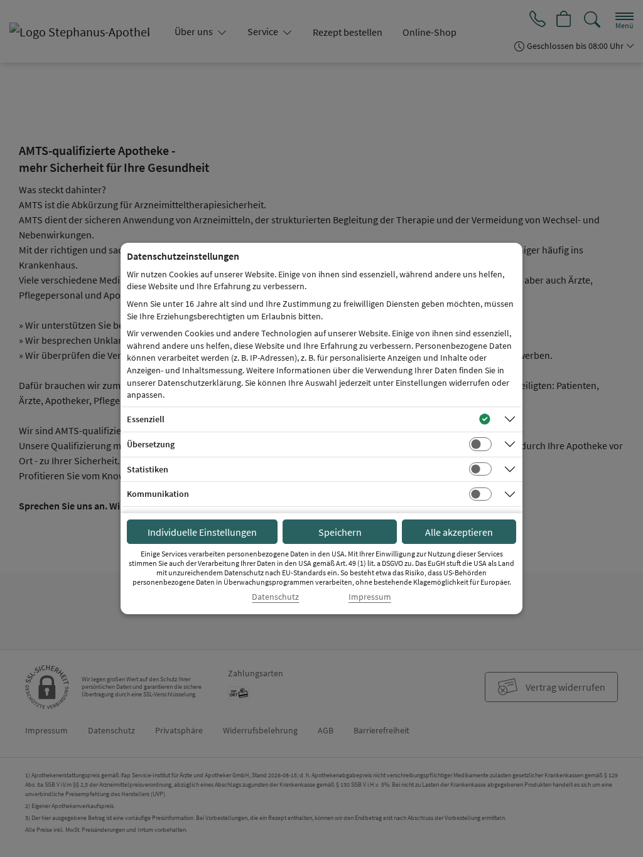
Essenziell (146, 419)
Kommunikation (158, 493)
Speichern (340, 532)
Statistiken (147, 469)
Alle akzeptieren (459, 532)
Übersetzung (151, 444)
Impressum (370, 597)
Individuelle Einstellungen (202, 532)
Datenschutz (275, 597)
